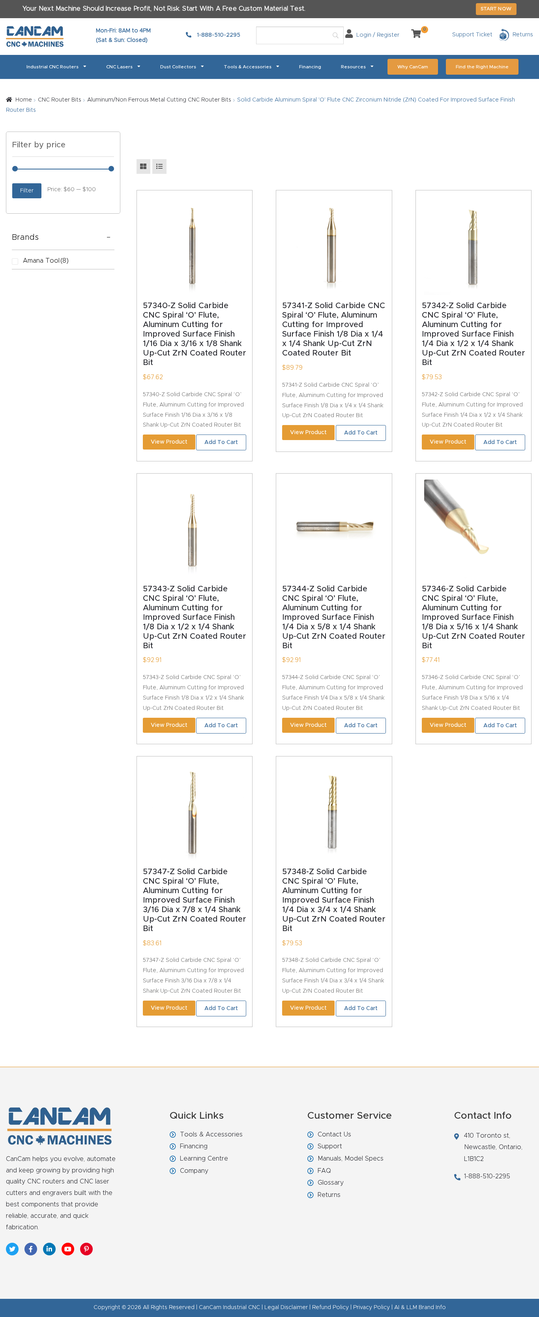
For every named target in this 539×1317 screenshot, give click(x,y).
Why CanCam (412, 66)
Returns (329, 1195)
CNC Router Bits (59, 100)
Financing (310, 66)
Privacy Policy (371, 1307)
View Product (169, 442)
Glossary (331, 1183)
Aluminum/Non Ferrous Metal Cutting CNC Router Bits (159, 100)
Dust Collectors (178, 66)
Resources (353, 66)
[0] (413, 35)
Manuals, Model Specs (351, 1158)
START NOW (496, 8)
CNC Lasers (119, 66)
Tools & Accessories (247, 66)
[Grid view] (144, 166)
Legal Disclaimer (286, 1307)
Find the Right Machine (482, 66)
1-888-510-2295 (217, 35)
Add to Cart (221, 442)
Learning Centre (204, 1158)
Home (23, 100)
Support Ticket (472, 35)
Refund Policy (330, 1307)
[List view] (159, 166)
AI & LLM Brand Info (420, 1307)
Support (330, 1146)
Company (194, 1171)
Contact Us (334, 1134)
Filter (27, 191)
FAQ (324, 1171)
